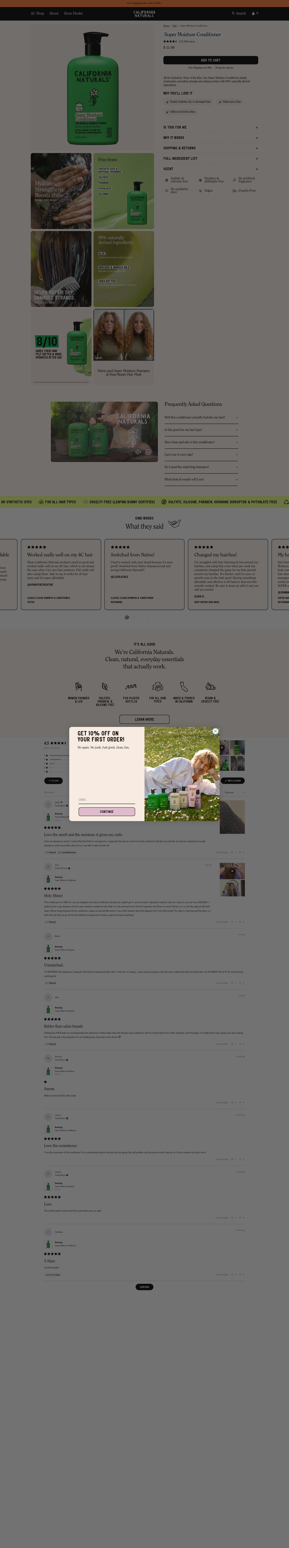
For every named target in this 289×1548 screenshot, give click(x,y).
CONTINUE (107, 812)
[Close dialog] (215, 731)
